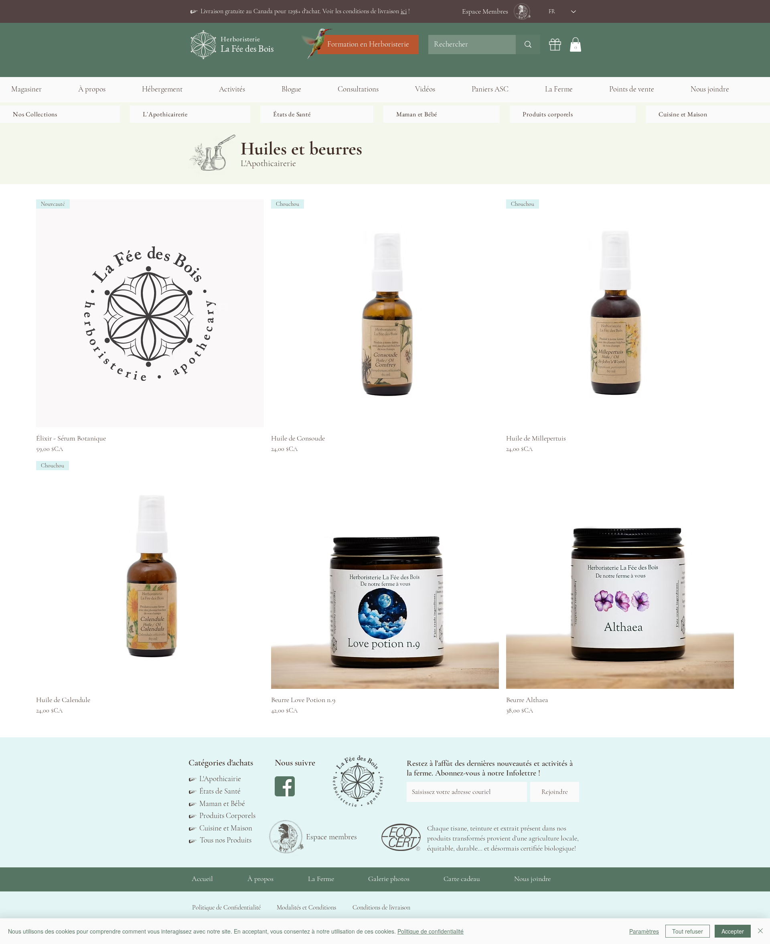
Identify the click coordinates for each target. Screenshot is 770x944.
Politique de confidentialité (430, 931)
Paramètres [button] (644, 931)
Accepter (732, 931)
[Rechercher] (528, 44)
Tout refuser (687, 931)
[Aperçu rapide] (385, 575)
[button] (305, 11)
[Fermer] (760, 931)
